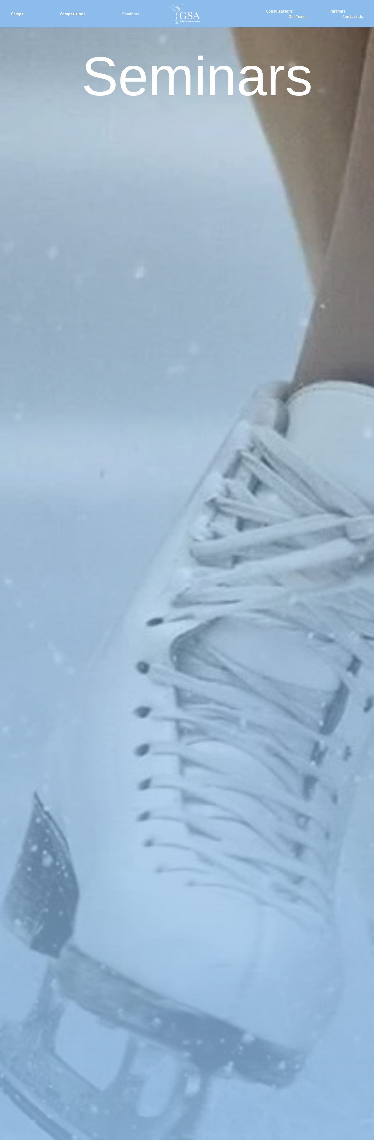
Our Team (297, 16)
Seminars (130, 13)
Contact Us (352, 16)
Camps (17, 13)
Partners (337, 11)
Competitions (72, 13)
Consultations (279, 11)
